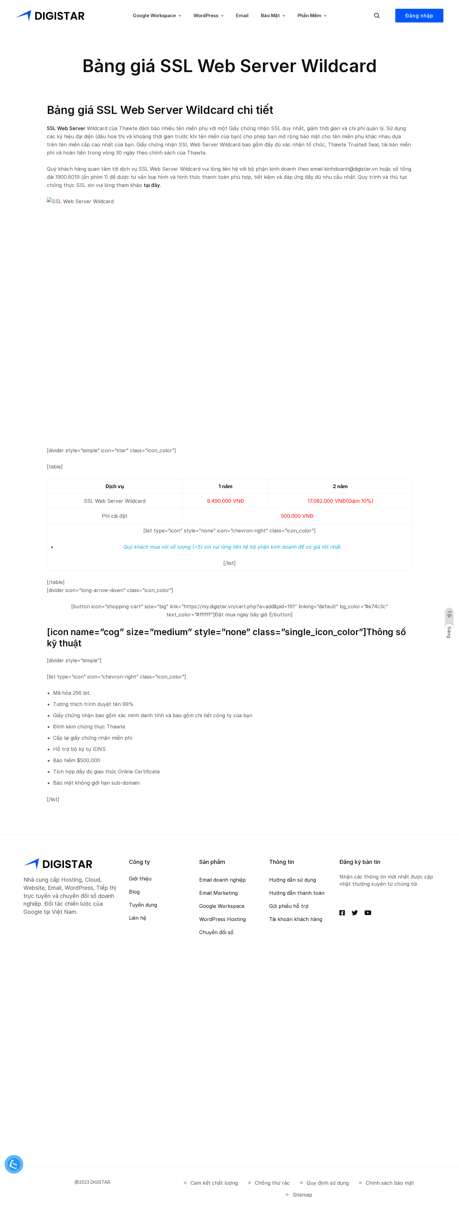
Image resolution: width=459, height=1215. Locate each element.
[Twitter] (354, 913)
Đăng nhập (419, 15)
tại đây (152, 185)
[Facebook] (342, 913)
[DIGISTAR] (50, 15)
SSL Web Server (66, 128)
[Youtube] (368, 913)
